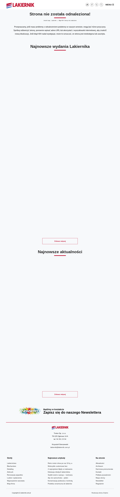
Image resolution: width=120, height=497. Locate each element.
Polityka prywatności (103, 475)
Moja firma (11, 484)
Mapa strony (100, 478)
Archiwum (99, 466)
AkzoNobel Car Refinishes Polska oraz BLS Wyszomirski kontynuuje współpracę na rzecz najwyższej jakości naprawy (60, 303)
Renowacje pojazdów (15, 475)
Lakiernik (53, 20)
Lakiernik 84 (78, 214)
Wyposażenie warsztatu (16, 481)
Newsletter (60, 411)
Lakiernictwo (11, 463)
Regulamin (100, 484)
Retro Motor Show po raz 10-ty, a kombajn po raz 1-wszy (23, 303)
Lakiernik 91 (23, 96)
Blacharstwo (11, 466)
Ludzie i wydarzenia (14, 478)
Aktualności (100, 463)
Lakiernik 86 (96, 155)
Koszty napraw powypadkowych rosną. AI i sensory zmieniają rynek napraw (60, 366)
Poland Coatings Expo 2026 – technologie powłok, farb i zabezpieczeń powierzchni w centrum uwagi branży (23, 366)
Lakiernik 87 (60, 155)
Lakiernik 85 (41, 214)
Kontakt (98, 472)
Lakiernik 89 (96, 96)
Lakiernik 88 (23, 155)
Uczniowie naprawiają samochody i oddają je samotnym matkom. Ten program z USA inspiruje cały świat (96, 366)
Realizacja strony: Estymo (100, 493)
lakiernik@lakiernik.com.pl (60, 447)
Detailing (10, 469)
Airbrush (10, 472)
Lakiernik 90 (60, 96)
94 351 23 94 (61, 439)
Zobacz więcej (60, 241)
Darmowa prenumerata (104, 469)
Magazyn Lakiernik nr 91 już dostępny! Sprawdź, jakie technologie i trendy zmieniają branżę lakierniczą (96, 303)
